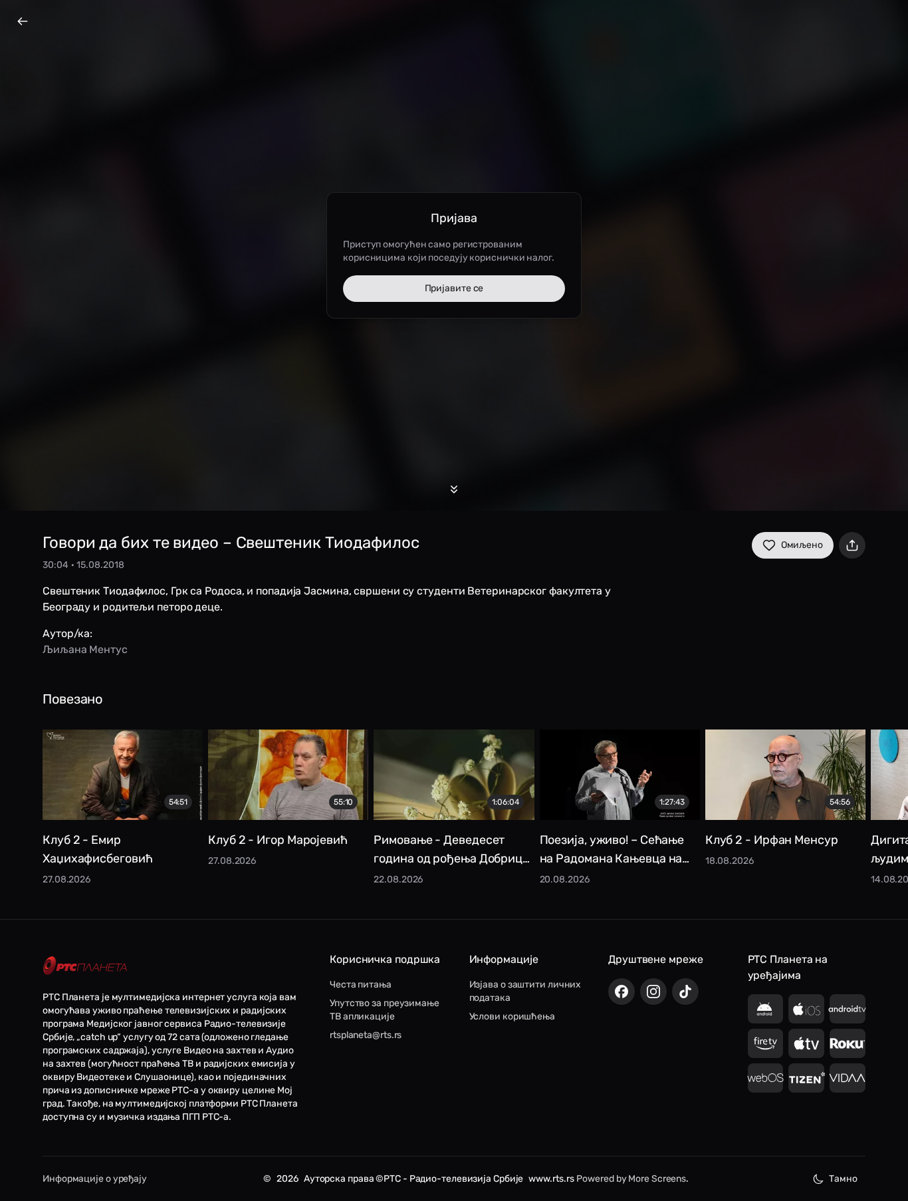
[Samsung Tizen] (806, 1078)
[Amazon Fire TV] (766, 1043)
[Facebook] (621, 991)
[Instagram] (653, 991)
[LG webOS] (766, 1078)
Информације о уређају (95, 1178)
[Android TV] (847, 1008)
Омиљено (802, 545)
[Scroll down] (454, 489)
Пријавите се (454, 288)
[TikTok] (685, 991)
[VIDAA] (847, 1078)
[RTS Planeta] (85, 966)
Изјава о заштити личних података (525, 991)
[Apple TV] (806, 1043)
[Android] (766, 1008)
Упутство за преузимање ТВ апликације (384, 1010)
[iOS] (806, 1008)
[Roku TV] (847, 1043)
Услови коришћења (512, 1016)
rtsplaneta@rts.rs (365, 1035)
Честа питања (361, 984)
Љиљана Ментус (85, 649)
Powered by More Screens (631, 1178)
